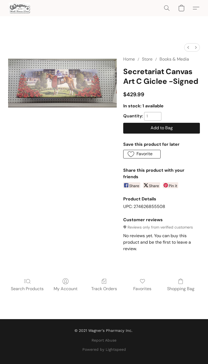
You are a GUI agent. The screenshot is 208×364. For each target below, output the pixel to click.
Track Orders (104, 289)
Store (147, 59)
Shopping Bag (180, 289)
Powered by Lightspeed (104, 349)
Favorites (142, 289)
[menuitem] (188, 47)
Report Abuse (104, 340)
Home (129, 59)
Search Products (27, 289)
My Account (65, 289)
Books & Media (174, 59)
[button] (19, 8)
